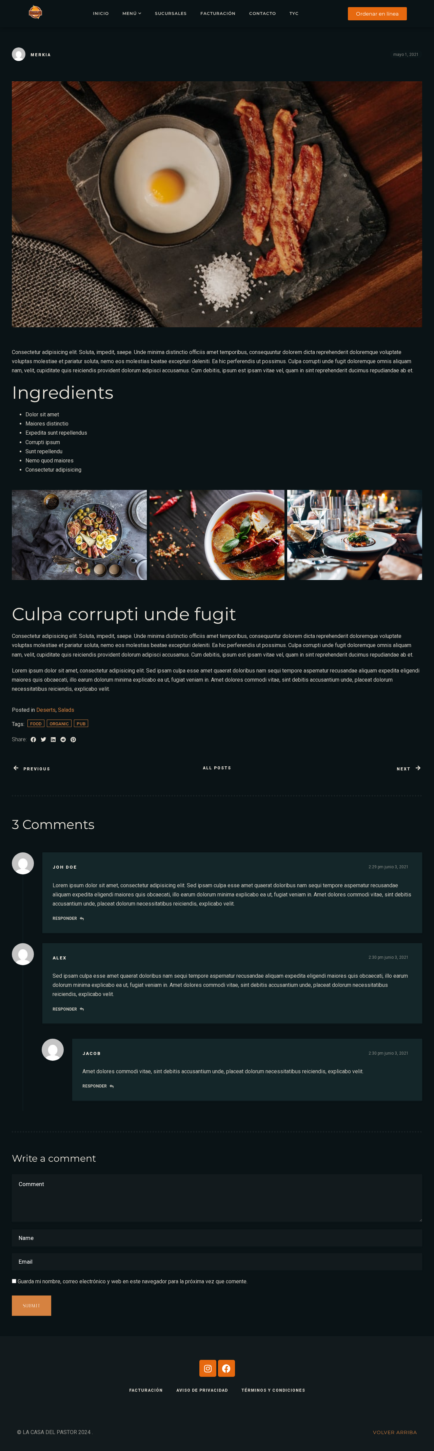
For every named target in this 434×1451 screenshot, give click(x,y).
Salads (66, 710)
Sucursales (171, 13)
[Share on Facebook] (33, 739)
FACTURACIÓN (146, 1390)
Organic (59, 723)
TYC (294, 13)
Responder (65, 918)
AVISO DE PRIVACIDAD (202, 1390)
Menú (129, 13)
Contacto (262, 13)
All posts (217, 768)
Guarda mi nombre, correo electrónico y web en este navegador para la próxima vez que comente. (133, 1281)
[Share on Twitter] (43, 739)
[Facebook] (226, 1368)
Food (36, 723)
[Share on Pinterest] (73, 739)
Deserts (46, 710)
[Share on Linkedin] (53, 739)
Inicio (101, 13)
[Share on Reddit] (63, 739)
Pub (81, 723)
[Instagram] (207, 1368)
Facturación (218, 13)
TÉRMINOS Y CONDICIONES (273, 1390)
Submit (31, 1306)
